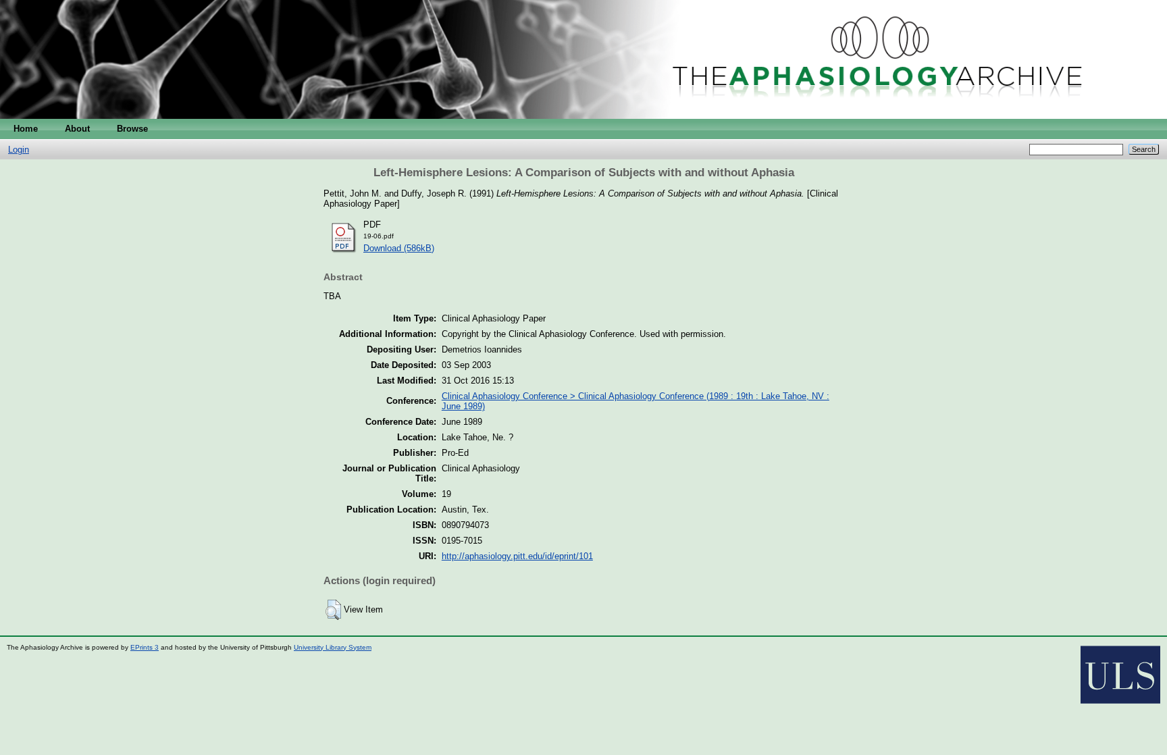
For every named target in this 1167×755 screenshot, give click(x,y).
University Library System (332, 647)
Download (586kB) (398, 248)
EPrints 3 (144, 647)
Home (26, 129)
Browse (132, 129)
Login (18, 150)
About (77, 129)
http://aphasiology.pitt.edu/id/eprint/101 (517, 556)
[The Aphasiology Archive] (583, 116)
